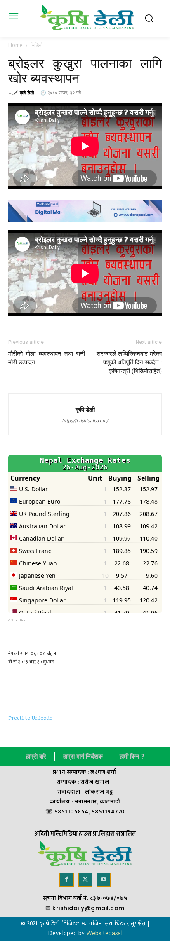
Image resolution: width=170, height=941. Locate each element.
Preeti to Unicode (30, 719)
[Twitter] (85, 880)
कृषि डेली (27, 92)
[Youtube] (104, 880)
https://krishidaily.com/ (85, 421)
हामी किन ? (132, 756)
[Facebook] (66, 880)
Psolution (18, 620)
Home (15, 45)
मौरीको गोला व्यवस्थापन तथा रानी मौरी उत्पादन (46, 358)
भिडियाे (37, 45)
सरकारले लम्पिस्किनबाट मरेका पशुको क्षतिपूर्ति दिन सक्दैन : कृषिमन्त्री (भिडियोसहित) (129, 362)
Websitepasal (104, 934)
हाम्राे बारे (36, 756)
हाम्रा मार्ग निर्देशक (83, 756)
